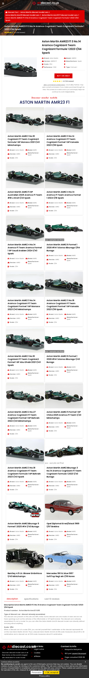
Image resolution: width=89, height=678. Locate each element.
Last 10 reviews (52, 599)
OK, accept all (52, 673)
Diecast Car (13, 12)
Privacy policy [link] (44, 676)
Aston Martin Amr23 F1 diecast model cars (60, 15)
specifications (31, 599)
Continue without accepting (10, 662)
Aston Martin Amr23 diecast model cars (22, 15)
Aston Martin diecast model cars (34, 12)
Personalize (37, 673)
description (12, 598)
